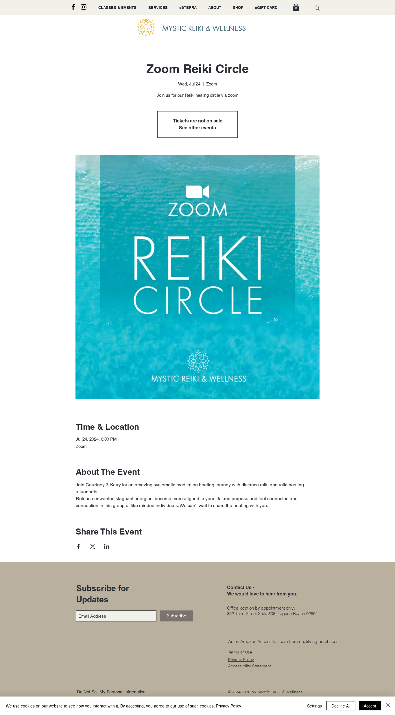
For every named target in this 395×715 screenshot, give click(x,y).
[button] (296, 7)
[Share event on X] (92, 546)
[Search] (317, 8)
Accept (370, 706)
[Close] (388, 705)
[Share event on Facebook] (78, 546)
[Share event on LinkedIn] (107, 546)
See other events (197, 128)
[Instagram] (83, 7)
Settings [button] (314, 706)
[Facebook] (73, 7)
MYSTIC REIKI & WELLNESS (204, 28)
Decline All (340, 706)
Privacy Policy (228, 706)
